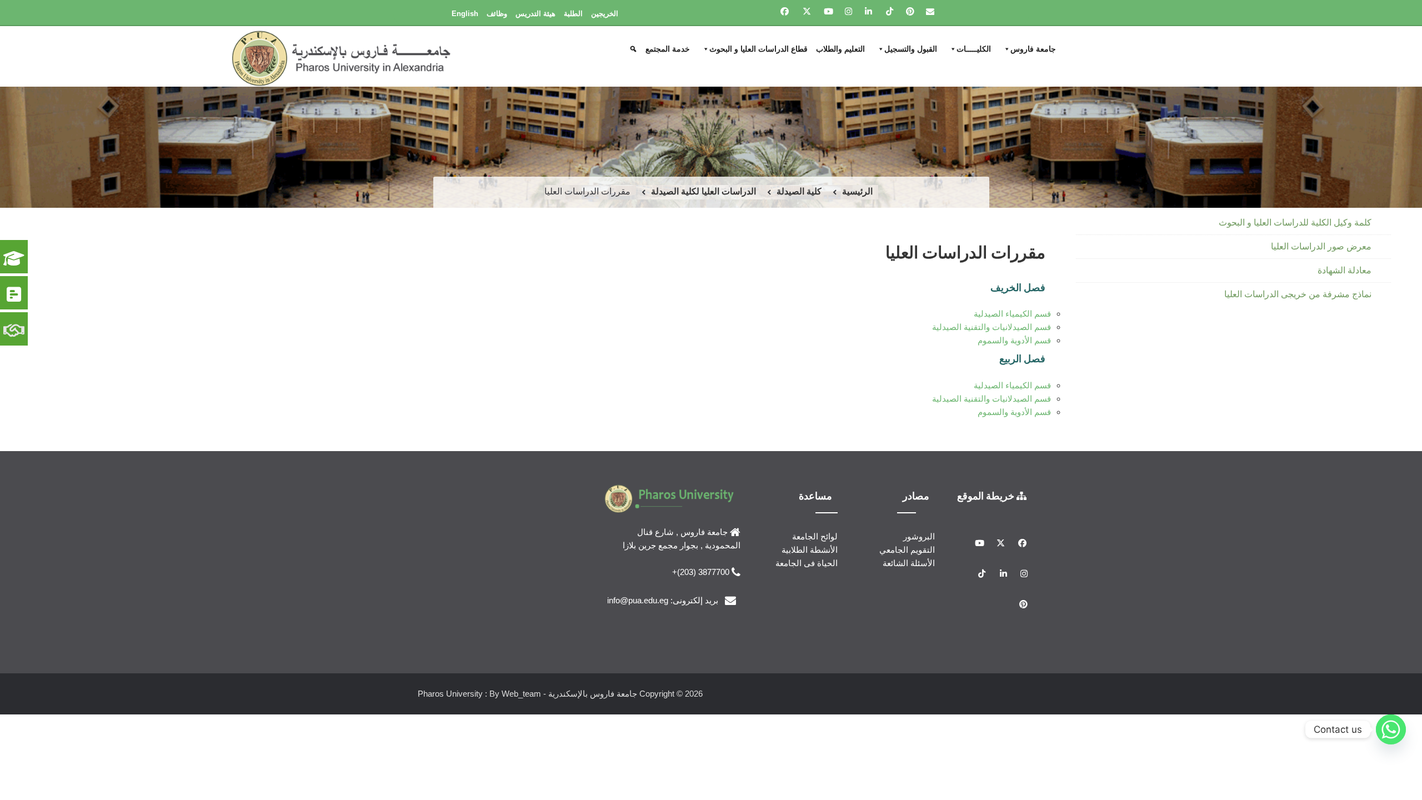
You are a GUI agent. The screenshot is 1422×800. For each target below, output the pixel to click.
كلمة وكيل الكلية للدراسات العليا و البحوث (1295, 222)
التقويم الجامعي (907, 549)
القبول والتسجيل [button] (910, 48)
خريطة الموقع (987, 495)
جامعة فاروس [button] (1033, 48)
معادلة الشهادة (1344, 270)
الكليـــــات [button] (974, 48)
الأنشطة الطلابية (810, 549)
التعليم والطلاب (840, 48)
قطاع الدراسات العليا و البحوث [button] (758, 48)
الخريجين (604, 13)
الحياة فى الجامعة (806, 563)
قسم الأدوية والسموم (1014, 340)
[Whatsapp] (1391, 729)
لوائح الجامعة (815, 536)
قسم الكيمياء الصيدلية (1012, 313)
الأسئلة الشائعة (909, 563)
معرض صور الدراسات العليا (1321, 246)
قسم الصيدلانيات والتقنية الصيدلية (991, 327)
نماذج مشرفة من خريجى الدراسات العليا (1297, 294)
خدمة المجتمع (667, 48)
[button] (635, 49)
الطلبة (573, 13)
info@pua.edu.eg (637, 599)
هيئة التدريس (535, 13)
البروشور (919, 536)
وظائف (497, 13)
